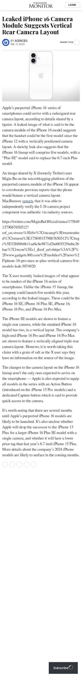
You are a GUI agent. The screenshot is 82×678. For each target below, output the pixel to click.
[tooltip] (5, 464)
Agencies (21, 40)
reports (27, 200)
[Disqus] (41, 524)
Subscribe (60, 668)
